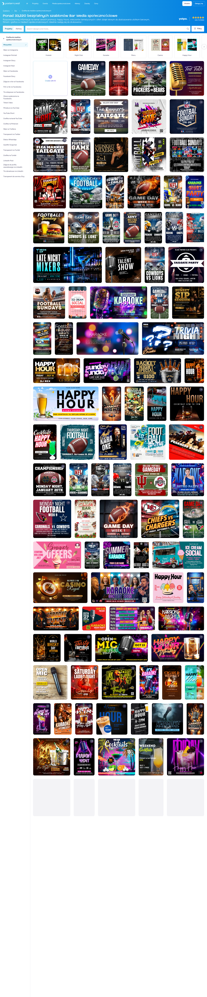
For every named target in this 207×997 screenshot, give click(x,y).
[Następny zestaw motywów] (204, 46)
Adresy (19, 29)
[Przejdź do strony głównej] (10, 3)
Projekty (8, 29)
